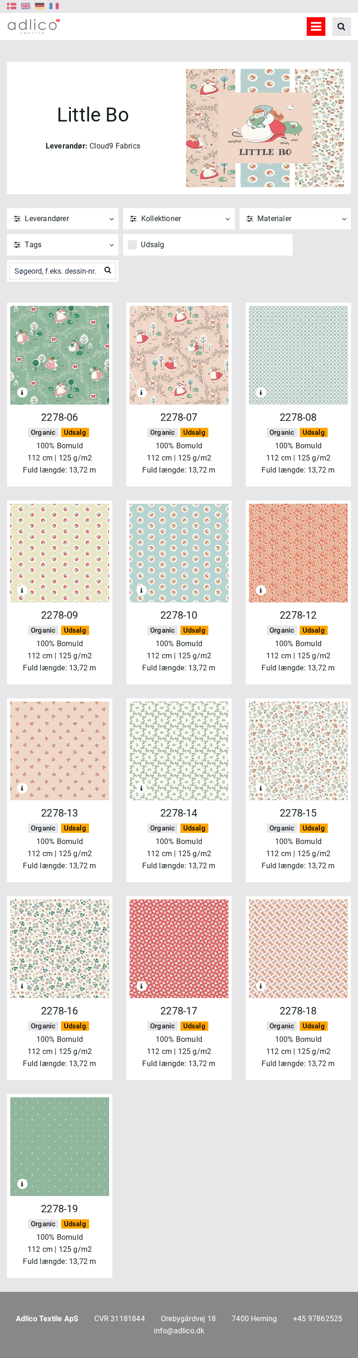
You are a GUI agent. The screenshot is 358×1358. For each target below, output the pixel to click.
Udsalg (152, 244)
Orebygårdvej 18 (188, 1318)
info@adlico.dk (179, 1330)
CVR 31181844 (119, 1318)
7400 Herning (254, 1318)
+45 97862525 (317, 1318)
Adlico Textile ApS (47, 1318)
